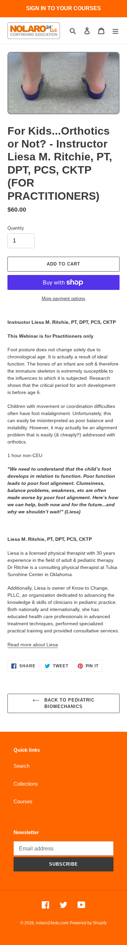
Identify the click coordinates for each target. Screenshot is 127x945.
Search (21, 766)
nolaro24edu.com (52, 923)
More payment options (63, 298)
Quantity (15, 228)
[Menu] (115, 30)
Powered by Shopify (88, 923)
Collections (26, 784)
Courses (23, 801)
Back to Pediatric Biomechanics (69, 703)
